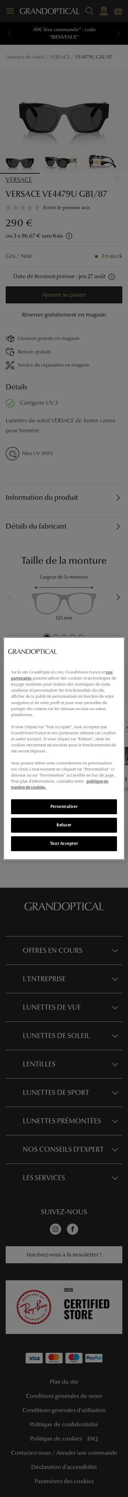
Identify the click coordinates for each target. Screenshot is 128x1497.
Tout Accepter (64, 843)
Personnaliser (64, 806)
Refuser (64, 824)
